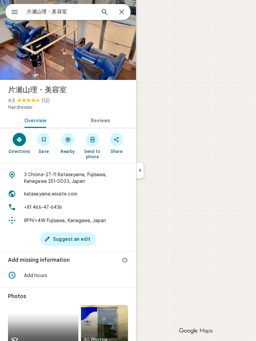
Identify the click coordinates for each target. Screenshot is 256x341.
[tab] (34, 120)
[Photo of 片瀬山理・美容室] (68, 40)
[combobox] (61, 12)
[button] (68, 275)
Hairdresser (20, 107)
